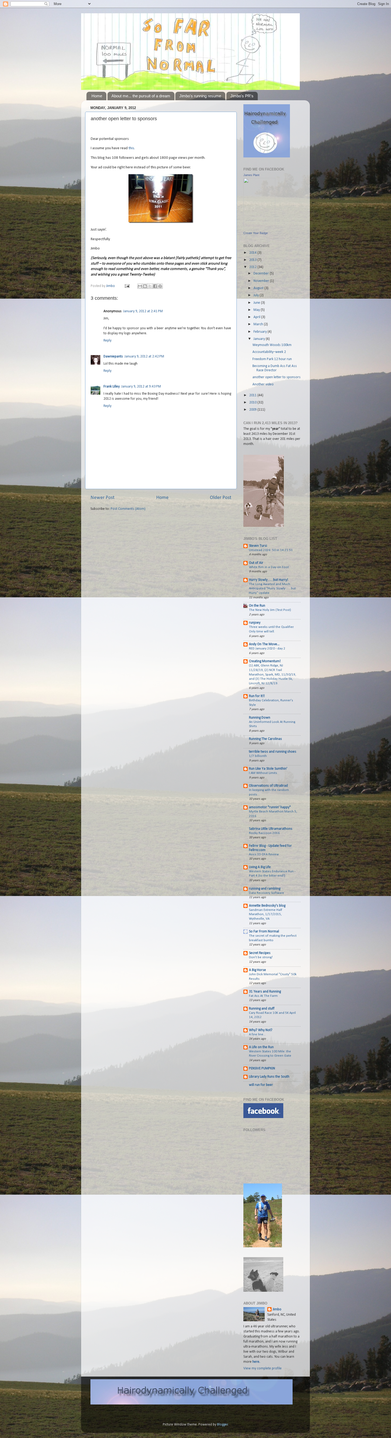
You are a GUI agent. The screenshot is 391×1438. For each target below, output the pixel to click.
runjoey (254, 622)
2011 (253, 395)
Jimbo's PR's (241, 96)
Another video (263, 384)
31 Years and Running (265, 991)
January (259, 339)
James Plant (251, 175)
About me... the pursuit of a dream (140, 96)
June (257, 303)
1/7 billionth (258, 756)
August (258, 288)
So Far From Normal (264, 931)
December (261, 273)
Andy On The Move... (264, 644)
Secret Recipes (260, 953)
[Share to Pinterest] (160, 286)
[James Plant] (259, 228)
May (257, 310)
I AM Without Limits (263, 773)
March (258, 324)
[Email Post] (126, 286)
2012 (253, 267)
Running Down (259, 717)
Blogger (222, 1424)
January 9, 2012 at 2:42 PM (144, 356)
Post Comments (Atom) (128, 509)
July (256, 295)
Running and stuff (261, 1008)
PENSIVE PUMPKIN (262, 1068)
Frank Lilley (111, 386)
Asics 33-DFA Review (264, 854)
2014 (253, 253)
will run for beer (261, 1085)
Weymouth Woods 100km (272, 345)
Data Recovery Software (266, 893)
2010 (253, 402)
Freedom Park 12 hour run (272, 359)
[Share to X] (150, 286)
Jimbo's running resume (200, 96)
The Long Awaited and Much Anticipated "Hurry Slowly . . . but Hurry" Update (272, 588)
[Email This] (140, 286)
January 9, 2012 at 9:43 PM (141, 386)
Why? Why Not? (260, 1030)
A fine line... (257, 1034)
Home (96, 96)
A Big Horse (257, 970)
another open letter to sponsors (276, 377)
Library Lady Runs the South (269, 1076)
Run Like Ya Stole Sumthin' (268, 768)
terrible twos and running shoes (272, 751)
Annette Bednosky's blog (267, 905)
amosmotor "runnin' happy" (270, 807)
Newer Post (102, 497)
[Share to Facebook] (155, 286)
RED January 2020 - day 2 (267, 648)
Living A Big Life (260, 867)
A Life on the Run (261, 1047)
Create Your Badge (255, 233)
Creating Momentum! (265, 661)
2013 (253, 260)
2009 (253, 409)
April (257, 317)
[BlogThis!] (145, 286)
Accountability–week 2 (269, 352)
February (260, 332)
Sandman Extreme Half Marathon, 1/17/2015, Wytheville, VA (265, 914)
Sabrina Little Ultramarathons (270, 829)
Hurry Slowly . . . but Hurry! (268, 580)
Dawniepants (113, 356)
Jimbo (111, 286)
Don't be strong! (261, 957)
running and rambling (264, 888)
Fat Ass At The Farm (263, 996)
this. (131, 148)
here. (256, 1362)
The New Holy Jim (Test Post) (270, 610)
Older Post (220, 497)
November (261, 281)
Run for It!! (257, 696)
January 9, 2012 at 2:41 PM (143, 311)
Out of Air (256, 563)
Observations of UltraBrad (268, 785)
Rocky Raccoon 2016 (264, 833)
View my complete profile (262, 1368)
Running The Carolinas (265, 739)
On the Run (257, 605)
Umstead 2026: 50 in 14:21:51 (271, 550)
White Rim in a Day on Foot (269, 567)
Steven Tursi (258, 546)
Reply (107, 340)
